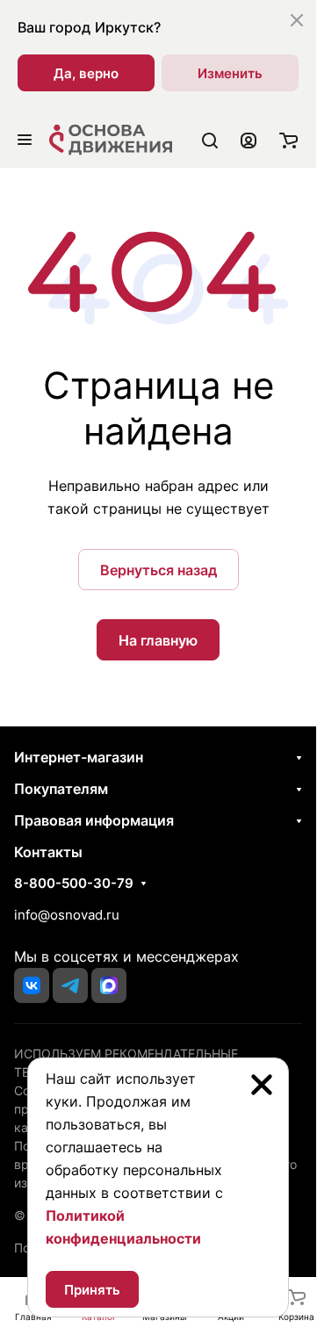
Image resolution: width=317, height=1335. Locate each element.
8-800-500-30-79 (73, 883)
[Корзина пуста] (288, 139)
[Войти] (248, 139)
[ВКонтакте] (31, 985)
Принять (92, 1289)
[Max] (108, 985)
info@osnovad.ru (66, 914)
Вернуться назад (158, 570)
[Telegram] (70, 985)
